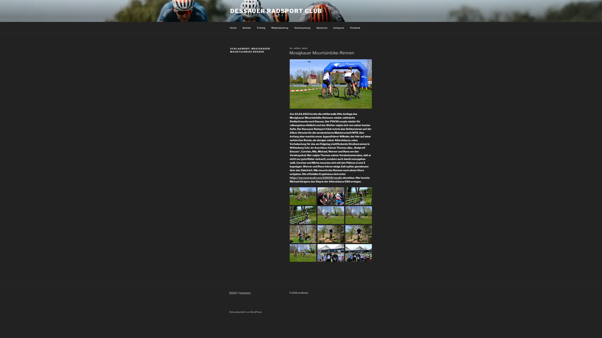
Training (261, 27)
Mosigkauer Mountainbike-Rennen (321, 52)
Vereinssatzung (302, 27)
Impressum (245, 292)
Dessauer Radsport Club (276, 11)
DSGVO (233, 292)
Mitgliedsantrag (279, 27)
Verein (233, 27)
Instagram (338, 27)
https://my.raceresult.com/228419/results (316, 177)
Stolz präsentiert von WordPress (245, 312)
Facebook (355, 27)
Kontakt (247, 27)
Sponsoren (321, 27)
